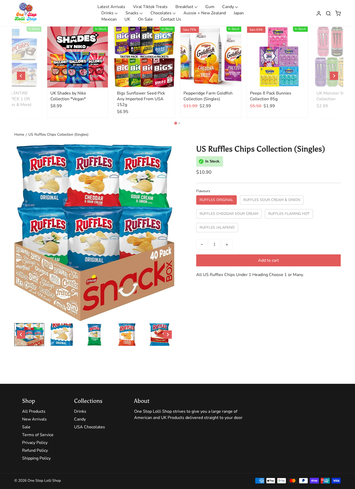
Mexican (109, 19)
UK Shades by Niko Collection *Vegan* (68, 96)
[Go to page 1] (175, 123)
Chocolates (161, 13)
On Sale (145, 19)
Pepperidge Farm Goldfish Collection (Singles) (208, 96)
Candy (228, 7)
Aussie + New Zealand (204, 13)
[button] (328, 13)
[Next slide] (334, 76)
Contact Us (171, 19)
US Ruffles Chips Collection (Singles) (58, 134)
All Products (33, 411)
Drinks (108, 13)
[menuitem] (29, 334)
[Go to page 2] (179, 123)
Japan (239, 13)
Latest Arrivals (111, 7)
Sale (26, 427)
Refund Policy (35, 450)
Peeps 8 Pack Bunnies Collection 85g (270, 96)
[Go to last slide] (21, 76)
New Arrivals (34, 419)
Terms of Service (38, 435)
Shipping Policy (36, 458)
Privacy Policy (35, 443)
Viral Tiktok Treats (150, 7)
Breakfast (184, 7)
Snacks (133, 13)
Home (19, 134)
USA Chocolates (89, 427)
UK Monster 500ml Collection (335, 96)
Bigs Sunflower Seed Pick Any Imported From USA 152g (141, 99)
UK (127, 19)
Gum (209, 7)
